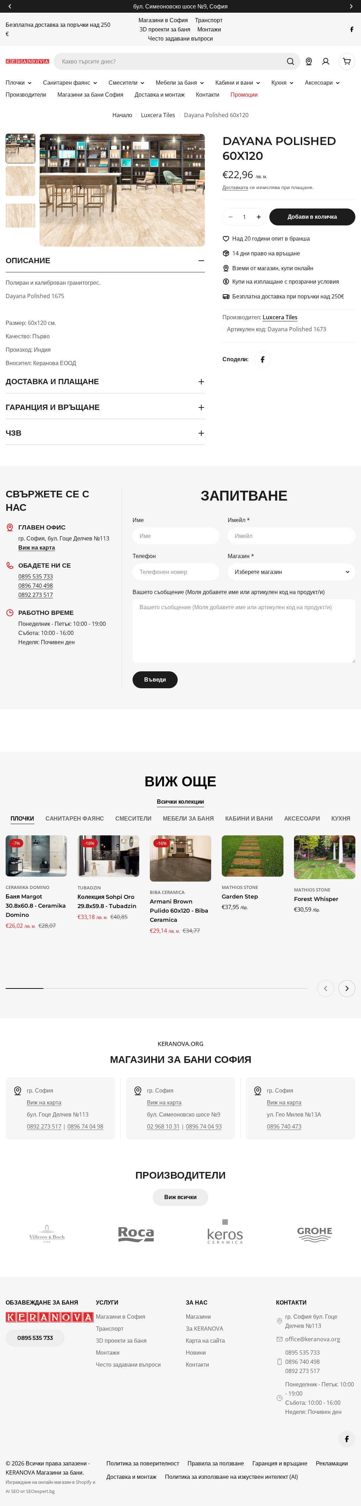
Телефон (144, 556)
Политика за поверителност (142, 1463)
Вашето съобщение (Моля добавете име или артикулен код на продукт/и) (229, 592)
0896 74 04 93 (204, 1126)
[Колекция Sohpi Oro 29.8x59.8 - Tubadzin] (108, 856)
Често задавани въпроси (180, 38)
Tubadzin (89, 887)
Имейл (239, 520)
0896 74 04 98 (85, 1126)
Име (138, 520)
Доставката (235, 187)
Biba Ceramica (167, 892)
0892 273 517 (35, 595)
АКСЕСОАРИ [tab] (302, 818)
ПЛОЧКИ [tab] (22, 818)
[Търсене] (290, 61)
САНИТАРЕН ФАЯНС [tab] (74, 818)
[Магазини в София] (309, 61)
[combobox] (177, 61)
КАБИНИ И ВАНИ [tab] (249, 818)
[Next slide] (346, 988)
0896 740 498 (35, 585)
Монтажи (209, 29)
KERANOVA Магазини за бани (44, 1472)
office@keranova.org (312, 1339)
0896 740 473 (284, 1126)
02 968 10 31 (163, 1126)
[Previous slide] (325, 988)
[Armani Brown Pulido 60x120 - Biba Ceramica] (180, 858)
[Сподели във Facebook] (262, 359)
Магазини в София (163, 20)
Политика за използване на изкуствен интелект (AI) (231, 1477)
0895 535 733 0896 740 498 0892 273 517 (302, 1362)
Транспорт (208, 20)
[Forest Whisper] (324, 857)
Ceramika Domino (27, 887)
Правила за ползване (216, 1463)
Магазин (241, 556)
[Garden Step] (252, 855)
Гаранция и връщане (279, 1463)
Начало (122, 115)
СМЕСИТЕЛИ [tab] (133, 818)
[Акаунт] (326, 61)
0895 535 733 (35, 576)
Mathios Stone (240, 887)
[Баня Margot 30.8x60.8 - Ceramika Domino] (36, 856)
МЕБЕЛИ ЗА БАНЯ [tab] (188, 818)
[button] (10, 6)
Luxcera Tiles (158, 115)
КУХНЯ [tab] (340, 818)
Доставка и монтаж (131, 1477)
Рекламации (332, 1463)
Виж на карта (44, 1102)
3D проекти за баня (165, 29)
